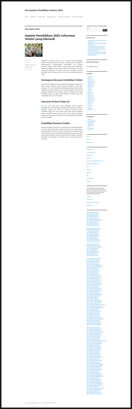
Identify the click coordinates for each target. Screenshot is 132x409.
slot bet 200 (89, 158)
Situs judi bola (41, 16)
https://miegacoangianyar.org (93, 313)
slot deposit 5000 (28, 67)
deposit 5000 (32, 64)
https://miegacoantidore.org (93, 271)
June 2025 (90, 89)
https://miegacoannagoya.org (93, 316)
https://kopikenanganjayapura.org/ (94, 219)
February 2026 (91, 79)
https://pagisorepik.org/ (92, 222)
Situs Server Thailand (77, 16)
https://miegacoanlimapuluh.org (94, 380)
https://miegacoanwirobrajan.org (94, 321)
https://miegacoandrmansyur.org (94, 392)
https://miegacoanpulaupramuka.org (95, 265)
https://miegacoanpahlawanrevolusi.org (95, 388)
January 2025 (91, 96)
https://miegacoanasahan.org (93, 362)
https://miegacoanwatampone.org (94, 366)
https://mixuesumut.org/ (92, 255)
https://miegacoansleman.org (93, 314)
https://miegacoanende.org (93, 268)
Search (88, 28)
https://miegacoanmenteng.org (94, 296)
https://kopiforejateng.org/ (93, 213)
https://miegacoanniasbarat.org (94, 349)
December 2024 (91, 98)
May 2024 (90, 106)
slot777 (88, 166)
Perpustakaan (91, 123)
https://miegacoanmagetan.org (93, 350)
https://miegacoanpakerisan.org (94, 389)
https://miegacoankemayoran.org (94, 283)
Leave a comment (29, 69)
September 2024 (91, 101)
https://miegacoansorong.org (93, 310)
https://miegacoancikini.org (93, 287)
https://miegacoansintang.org (93, 264)
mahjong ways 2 (90, 149)
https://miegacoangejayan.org (93, 260)
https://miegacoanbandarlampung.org (95, 307)
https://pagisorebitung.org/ (93, 231)
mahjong (89, 169)
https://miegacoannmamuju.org (94, 346)
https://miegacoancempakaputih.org (95, 383)
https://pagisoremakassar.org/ (93, 223)
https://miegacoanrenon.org (93, 262)
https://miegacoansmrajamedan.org (95, 393)
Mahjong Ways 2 (51, 16)
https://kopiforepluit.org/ (92, 238)
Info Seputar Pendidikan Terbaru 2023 (44, 10)
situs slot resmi (90, 178)
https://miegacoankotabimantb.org (94, 284)
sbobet (88, 188)
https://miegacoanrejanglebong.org (94, 360)
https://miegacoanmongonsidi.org (94, 317)
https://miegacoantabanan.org (93, 353)
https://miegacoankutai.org (93, 372)
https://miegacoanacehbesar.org (94, 355)
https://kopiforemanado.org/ (93, 252)
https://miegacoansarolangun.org (94, 379)
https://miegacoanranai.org (93, 274)
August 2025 (90, 86)
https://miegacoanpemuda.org (93, 261)
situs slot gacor (90, 199)
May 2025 (90, 91)
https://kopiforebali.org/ (92, 249)
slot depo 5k (32, 65)
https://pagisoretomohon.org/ (93, 229)
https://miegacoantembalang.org (94, 323)
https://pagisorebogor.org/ (93, 244)
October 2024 (91, 99)
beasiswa (90, 119)
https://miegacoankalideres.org (94, 293)
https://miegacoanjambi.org (93, 308)
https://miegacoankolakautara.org (94, 300)
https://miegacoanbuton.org (93, 359)
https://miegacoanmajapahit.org (94, 324)
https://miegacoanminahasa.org (94, 311)
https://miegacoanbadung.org (93, 352)
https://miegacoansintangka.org (94, 337)
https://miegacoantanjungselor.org (94, 306)
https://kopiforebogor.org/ (93, 251)
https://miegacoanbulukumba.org (94, 334)
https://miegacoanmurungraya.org (94, 343)
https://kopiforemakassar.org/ (93, 241)
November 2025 (91, 82)
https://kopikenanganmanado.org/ (94, 247)
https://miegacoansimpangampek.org (95, 365)
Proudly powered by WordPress (49, 403)
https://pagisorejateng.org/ (93, 234)
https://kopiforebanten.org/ (93, 212)
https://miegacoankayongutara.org (94, 329)
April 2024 (90, 108)
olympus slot (89, 155)
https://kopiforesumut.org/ (93, 215)
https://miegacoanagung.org (93, 270)
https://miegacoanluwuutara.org (94, 356)
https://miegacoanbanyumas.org (94, 333)
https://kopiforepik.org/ (92, 236)
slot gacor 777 (90, 205)
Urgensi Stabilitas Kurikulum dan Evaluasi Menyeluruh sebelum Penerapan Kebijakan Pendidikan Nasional (97, 54)
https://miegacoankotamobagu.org (94, 342)
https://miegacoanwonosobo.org (94, 277)
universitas (90, 129)
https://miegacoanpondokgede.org (94, 294)
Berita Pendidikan (91, 121)
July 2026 (90, 78)
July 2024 (90, 104)
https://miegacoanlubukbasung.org (94, 301)
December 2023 (91, 109)
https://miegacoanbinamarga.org (94, 280)
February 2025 (91, 95)
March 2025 (90, 93)
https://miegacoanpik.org (92, 297)
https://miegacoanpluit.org (93, 298)
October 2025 (91, 83)
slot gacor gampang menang (93, 163)
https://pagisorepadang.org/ (93, 232)
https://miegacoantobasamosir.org (94, 357)
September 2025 (91, 85)
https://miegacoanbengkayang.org (94, 382)
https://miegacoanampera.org (93, 278)
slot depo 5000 (46, 105)
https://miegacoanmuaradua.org (94, 303)
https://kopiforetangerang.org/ (93, 221)
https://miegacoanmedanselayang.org (95, 319)
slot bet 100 (89, 172)
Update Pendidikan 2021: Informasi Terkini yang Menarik (50, 37)
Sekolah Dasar (91, 125)
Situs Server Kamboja (64, 16)
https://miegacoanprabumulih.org (94, 267)
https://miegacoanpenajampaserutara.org (96, 304)
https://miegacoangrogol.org (93, 291)
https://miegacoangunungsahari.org (95, 385)
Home (26, 16)
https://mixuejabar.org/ (92, 254)
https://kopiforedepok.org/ (93, 248)
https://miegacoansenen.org (93, 281)
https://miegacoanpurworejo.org (94, 369)
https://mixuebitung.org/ (92, 218)
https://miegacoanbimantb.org (93, 344)
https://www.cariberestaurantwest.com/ (95, 161)
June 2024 (90, 105)
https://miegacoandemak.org (93, 378)
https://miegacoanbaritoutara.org (94, 368)
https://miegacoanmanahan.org (94, 327)
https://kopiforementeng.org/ (93, 235)
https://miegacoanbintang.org (93, 336)
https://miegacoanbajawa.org (93, 339)
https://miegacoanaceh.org (93, 272)
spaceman (89, 181)
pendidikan (27, 62)
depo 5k (26, 64)
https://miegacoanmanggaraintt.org (95, 347)
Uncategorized (91, 128)
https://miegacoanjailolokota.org (94, 373)
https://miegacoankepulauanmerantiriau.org (96, 340)
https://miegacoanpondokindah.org (95, 290)
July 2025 (90, 88)
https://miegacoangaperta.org (93, 320)
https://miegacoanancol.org (93, 386)
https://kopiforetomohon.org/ (93, 239)
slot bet (88, 139)
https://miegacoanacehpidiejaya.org (95, 375)
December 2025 (91, 80)
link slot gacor (90, 142)
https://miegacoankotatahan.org (94, 275)
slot (88, 126)
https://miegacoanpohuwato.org (94, 330)
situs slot (89, 196)
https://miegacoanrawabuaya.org (94, 288)
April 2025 (90, 92)
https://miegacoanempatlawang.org (95, 363)
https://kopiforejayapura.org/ (93, 216)
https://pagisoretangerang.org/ (94, 245)
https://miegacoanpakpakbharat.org (95, 376)
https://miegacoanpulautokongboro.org (95, 332)
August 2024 (90, 102)
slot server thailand (91, 152)
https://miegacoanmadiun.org (93, 391)
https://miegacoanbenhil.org (93, 285)
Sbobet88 (33, 16)
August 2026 (90, 76)
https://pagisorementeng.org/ (93, 228)
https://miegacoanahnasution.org (94, 258)
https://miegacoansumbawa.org (94, 370)
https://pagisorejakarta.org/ (93, 225)
